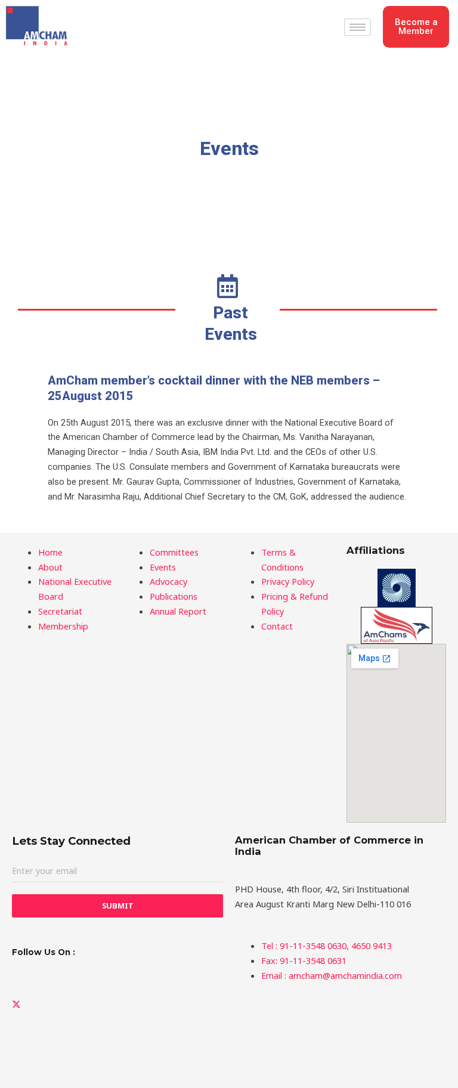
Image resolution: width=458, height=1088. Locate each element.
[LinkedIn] (117, 976)
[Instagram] (117, 1056)
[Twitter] (117, 1003)
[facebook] (117, 1030)
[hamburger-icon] (357, 27)
